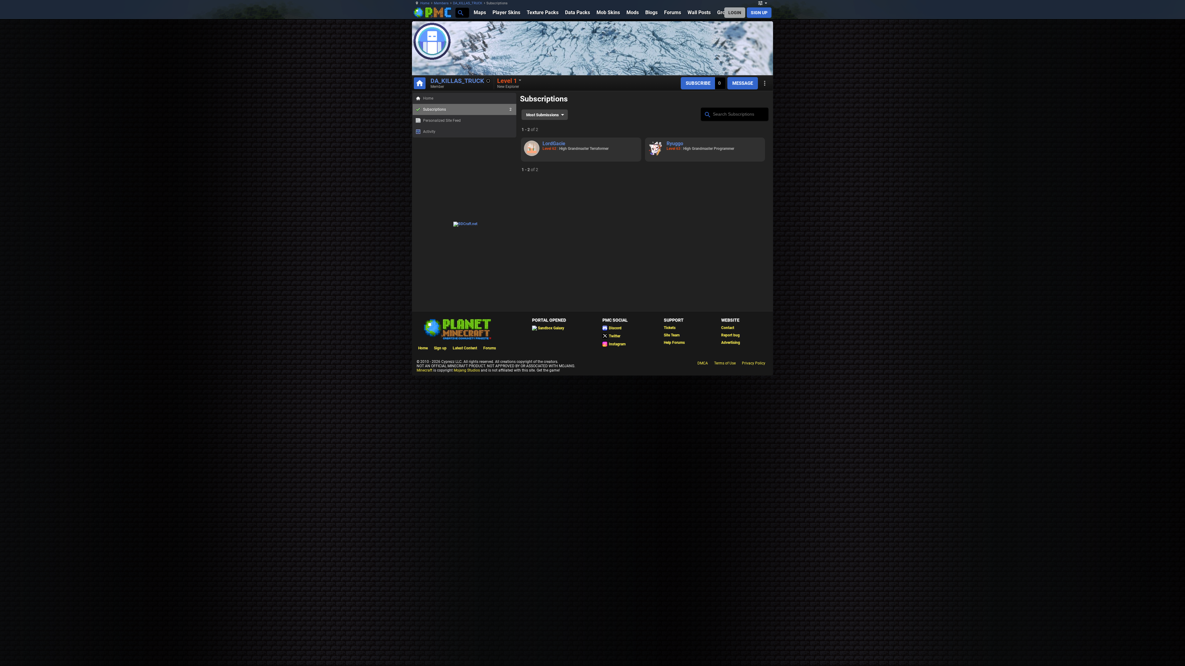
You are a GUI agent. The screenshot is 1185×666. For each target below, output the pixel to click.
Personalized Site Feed (442, 120)
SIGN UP (759, 12)
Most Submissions (542, 115)
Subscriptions (467, 109)
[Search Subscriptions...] (707, 114)
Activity (429, 132)
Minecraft (424, 370)
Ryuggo (675, 143)
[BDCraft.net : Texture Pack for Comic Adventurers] (465, 224)
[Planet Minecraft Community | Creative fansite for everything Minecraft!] (457, 328)
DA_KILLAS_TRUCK (467, 3)
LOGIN (734, 12)
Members (441, 3)
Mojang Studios (467, 370)
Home (425, 3)
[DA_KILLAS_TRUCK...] (460, 12)
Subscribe (698, 83)
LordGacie (554, 143)
